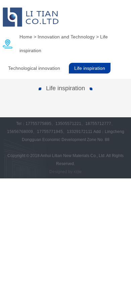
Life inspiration (89, 68)
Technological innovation (34, 68)
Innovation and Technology (66, 36)
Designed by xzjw (65, 171)
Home (25, 36)
